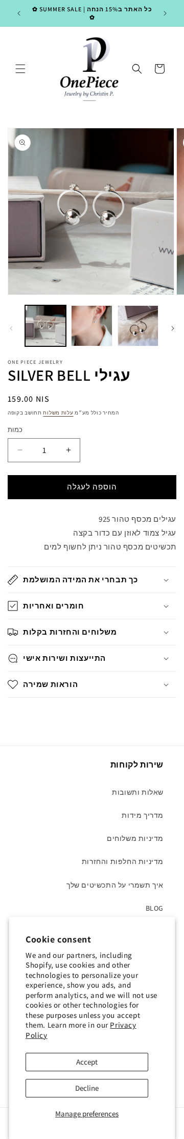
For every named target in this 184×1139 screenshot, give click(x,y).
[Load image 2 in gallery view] (91, 325)
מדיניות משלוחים (135, 838)
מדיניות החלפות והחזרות (123, 861)
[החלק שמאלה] (11, 328)
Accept (87, 1062)
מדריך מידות (143, 815)
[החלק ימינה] (173, 328)
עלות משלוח (58, 412)
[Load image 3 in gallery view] (138, 325)
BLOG (155, 908)
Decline (87, 1088)
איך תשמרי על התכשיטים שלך (115, 885)
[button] (20, 68)
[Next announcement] (165, 13)
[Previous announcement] (19, 13)
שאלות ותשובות (138, 792)
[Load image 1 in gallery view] (45, 325)
